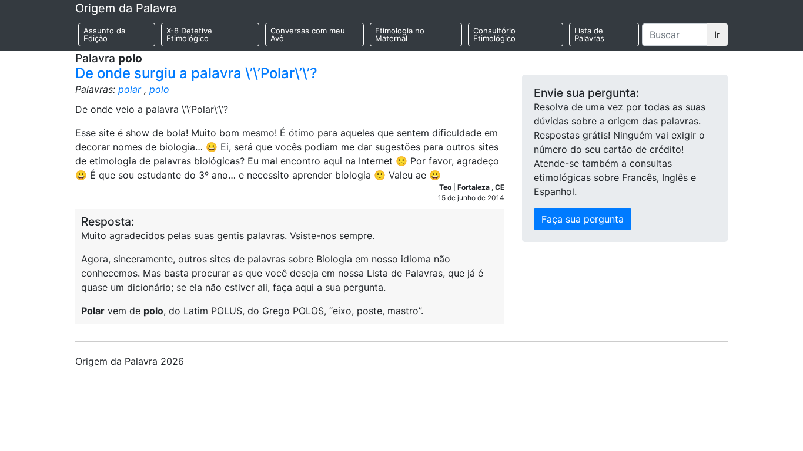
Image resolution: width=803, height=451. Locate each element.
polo (159, 89)
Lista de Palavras (589, 34)
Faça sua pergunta (582, 219)
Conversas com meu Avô (307, 34)
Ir (717, 35)
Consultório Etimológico (494, 34)
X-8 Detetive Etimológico (189, 34)
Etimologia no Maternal (399, 34)
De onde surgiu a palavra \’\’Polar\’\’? (196, 73)
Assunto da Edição (104, 34)
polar (129, 89)
